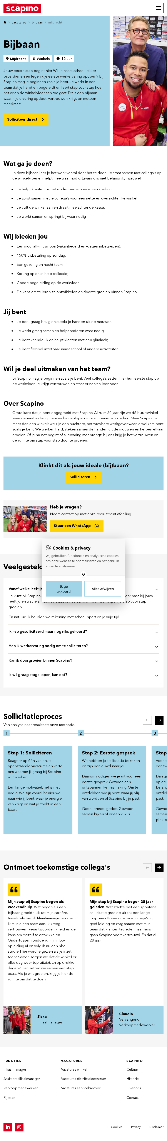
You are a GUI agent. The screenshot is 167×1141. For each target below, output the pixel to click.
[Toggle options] (83, 574)
